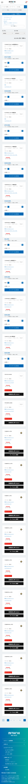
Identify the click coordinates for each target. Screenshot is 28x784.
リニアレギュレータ (8, 17)
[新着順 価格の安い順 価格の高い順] (7, 33)
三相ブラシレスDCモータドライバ (10, 22)
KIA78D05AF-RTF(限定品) (10, 78)
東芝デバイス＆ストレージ (9, 152)
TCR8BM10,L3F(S (8, 560)
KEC (5, 84)
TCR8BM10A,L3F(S (8, 592)
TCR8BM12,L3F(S (8, 431)
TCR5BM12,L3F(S (8, 688)
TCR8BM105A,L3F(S (9, 624)
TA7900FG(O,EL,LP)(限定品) (11, 146)
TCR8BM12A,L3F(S (8, 463)
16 (20, 720)
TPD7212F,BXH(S (8, 374)
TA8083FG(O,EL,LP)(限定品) (10, 184)
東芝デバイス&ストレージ (9, 50)
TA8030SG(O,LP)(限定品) (10, 222)
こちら (13, 781)
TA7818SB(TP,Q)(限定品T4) (10, 260)
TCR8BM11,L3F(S (8, 495)
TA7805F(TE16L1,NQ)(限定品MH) (11, 44)
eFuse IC (5, 21)
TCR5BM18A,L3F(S (8, 656)
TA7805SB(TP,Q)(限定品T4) (10, 298)
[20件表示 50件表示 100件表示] (19, 33)
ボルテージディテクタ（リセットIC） (11, 154)
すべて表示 (13, 26)
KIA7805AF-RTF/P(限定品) (10, 112)
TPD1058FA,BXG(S (8, 402)
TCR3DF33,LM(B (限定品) (10, 336)
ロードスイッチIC (7, 19)
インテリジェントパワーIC (9, 24)
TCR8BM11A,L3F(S (8, 527)
